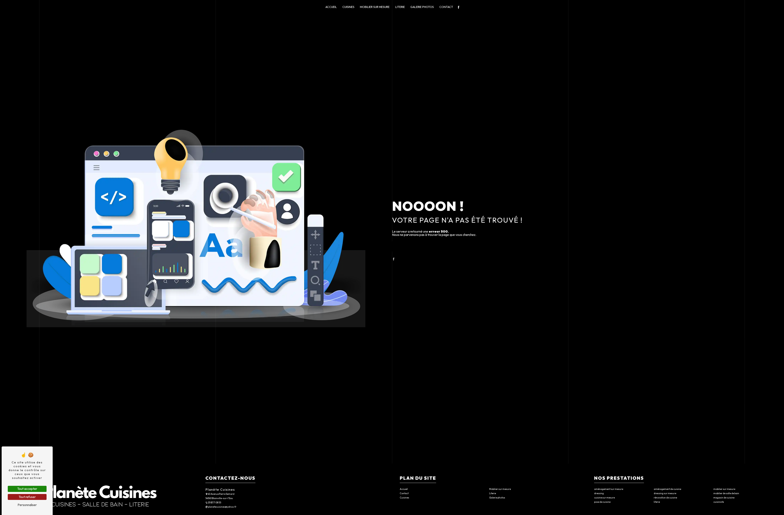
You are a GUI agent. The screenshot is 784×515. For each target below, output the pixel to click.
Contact (446, 7)
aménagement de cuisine (667, 489)
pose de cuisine (602, 502)
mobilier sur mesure (724, 489)
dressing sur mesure (665, 493)
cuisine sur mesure (604, 497)
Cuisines (348, 7)
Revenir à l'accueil (426, 246)
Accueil (331, 7)
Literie (400, 7)
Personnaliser (27, 505)
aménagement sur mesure (608, 489)
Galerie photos (422, 7)
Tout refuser (27, 497)
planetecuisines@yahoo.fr (222, 506)
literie (657, 502)
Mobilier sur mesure (375, 7)
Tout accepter (27, 489)
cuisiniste (718, 502)
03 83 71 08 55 (214, 502)
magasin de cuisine (723, 497)
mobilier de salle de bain (726, 493)
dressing (599, 493)
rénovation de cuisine (665, 497)
